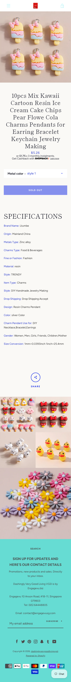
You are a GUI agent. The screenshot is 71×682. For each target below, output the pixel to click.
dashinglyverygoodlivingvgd (44, 651)
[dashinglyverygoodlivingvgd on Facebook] (17, 641)
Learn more (54, 158)
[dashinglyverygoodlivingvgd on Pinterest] (29, 641)
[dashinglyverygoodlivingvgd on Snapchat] (42, 641)
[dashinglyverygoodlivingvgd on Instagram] (35, 641)
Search (35, 548)
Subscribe (52, 621)
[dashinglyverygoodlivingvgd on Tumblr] (48, 641)
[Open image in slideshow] (35, 47)
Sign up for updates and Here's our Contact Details (35, 562)
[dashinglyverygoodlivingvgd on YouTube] (54, 641)
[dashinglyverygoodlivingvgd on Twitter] (23, 641)
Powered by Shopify (35, 655)
